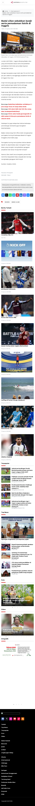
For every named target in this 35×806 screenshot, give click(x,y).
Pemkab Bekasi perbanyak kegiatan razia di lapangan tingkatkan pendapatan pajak (16, 538)
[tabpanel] (17, 595)
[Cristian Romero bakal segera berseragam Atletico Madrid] (17, 445)
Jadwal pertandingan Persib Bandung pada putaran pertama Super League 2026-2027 (22, 470)
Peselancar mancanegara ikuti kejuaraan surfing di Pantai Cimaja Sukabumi (15, 399)
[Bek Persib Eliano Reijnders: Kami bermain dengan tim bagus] (5, 495)
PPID (2, 794)
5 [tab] (22, 607)
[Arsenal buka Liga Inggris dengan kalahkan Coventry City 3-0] (17, 223)
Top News (4, 512)
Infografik (4, 639)
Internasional (14, 11)
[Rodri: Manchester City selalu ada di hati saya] (16, 362)
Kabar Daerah (5, 741)
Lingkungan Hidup (7, 752)
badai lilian (16, 202)
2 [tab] (15, 607)
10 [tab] (29, 637)
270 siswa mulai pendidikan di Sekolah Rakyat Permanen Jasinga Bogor (21, 564)
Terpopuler (5, 463)
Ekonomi (4, 744)
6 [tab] (19, 637)
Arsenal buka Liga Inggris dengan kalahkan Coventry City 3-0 (16, 234)
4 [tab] (20, 607)
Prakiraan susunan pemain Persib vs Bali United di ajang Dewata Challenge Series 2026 (22, 478)
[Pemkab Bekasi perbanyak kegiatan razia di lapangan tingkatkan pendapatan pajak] (17, 527)
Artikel (3, 749)
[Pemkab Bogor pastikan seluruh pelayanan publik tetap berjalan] (5, 573)
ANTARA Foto (5, 788)
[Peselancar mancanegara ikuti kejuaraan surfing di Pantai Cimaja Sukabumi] (17, 388)
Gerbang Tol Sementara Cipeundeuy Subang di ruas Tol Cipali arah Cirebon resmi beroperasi (22, 555)
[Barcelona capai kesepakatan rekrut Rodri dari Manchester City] (17, 416)
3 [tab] (17, 607)
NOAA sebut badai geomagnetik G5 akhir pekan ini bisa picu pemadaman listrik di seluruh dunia (16, 116)
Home (6, 11)
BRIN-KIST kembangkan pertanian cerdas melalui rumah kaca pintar (16, 600)
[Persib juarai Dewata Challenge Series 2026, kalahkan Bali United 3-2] (5, 487)
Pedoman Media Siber (8, 782)
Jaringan (4, 770)
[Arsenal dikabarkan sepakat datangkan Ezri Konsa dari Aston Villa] (17, 305)
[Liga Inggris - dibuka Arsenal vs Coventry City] (16, 251)
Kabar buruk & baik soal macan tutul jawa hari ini (16, 631)
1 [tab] (12, 607)
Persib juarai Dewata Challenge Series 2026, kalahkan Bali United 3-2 (22, 486)
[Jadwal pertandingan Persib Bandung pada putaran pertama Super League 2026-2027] (5, 471)
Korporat (4, 791)
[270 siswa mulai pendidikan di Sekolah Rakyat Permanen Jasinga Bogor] (5, 565)
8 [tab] (24, 637)
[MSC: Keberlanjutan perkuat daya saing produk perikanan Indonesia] (17, 277)
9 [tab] (26, 637)
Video (3, 609)
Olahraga (4, 763)
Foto (3, 580)
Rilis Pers (4, 766)
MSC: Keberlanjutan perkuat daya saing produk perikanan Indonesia (17, 288)
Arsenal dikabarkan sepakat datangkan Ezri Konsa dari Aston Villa (16, 316)
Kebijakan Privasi (6, 776)
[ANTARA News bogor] (19, 2)
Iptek (3, 747)
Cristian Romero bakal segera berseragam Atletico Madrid (16, 456)
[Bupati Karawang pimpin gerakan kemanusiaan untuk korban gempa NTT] (5, 547)
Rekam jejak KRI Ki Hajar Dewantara (13, 698)
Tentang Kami (5, 779)
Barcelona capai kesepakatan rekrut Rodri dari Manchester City (17, 427)
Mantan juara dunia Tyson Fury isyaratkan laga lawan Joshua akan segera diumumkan (17, 345)
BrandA (3, 785)
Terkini (3, 724)
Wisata (3, 757)
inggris (7, 202)
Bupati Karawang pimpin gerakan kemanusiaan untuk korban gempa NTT (22, 546)
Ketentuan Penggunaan (9, 773)
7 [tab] (21, 637)
